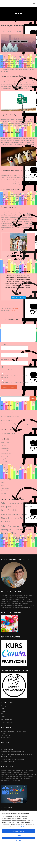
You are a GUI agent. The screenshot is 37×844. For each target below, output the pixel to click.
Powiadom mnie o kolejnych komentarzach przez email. (16, 377)
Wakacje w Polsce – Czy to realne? (10, 413)
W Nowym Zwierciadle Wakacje (10, 416)
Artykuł (16, 308)
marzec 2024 (4, 451)
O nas (2, 708)
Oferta (3, 714)
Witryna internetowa (8, 359)
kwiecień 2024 (5, 448)
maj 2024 (3, 445)
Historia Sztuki (5, 488)
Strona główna (5, 706)
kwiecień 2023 (5, 470)
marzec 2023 (4, 472)
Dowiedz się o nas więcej (18, 297)
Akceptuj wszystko (18, 831)
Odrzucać (18, 840)
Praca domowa (5, 491)
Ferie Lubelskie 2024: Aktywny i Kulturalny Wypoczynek (17, 424)
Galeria (3, 716)
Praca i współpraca (6, 719)
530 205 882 (9, 749)
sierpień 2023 (5, 459)
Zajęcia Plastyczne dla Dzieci (9, 409)
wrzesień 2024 (5, 442)
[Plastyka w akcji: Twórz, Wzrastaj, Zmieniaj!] (9, 623)
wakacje (12, 311)
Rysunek (3, 493)
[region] (18, 827)
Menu (34, 3)
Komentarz (5, 323)
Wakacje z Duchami (6, 420)
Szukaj (2, 395)
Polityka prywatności (7, 722)
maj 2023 (3, 467)
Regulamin (4, 711)
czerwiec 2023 (5, 464)
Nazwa (4, 344)
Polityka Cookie (21, 827)
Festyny (3, 485)
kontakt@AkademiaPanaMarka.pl (14, 751)
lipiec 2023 (4, 462)
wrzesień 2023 (5, 456)
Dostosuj (18, 835)
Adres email (6, 352)
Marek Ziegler (20, 32)
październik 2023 (6, 453)
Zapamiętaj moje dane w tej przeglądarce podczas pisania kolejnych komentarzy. (15, 370)
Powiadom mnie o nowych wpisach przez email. (18, 382)
